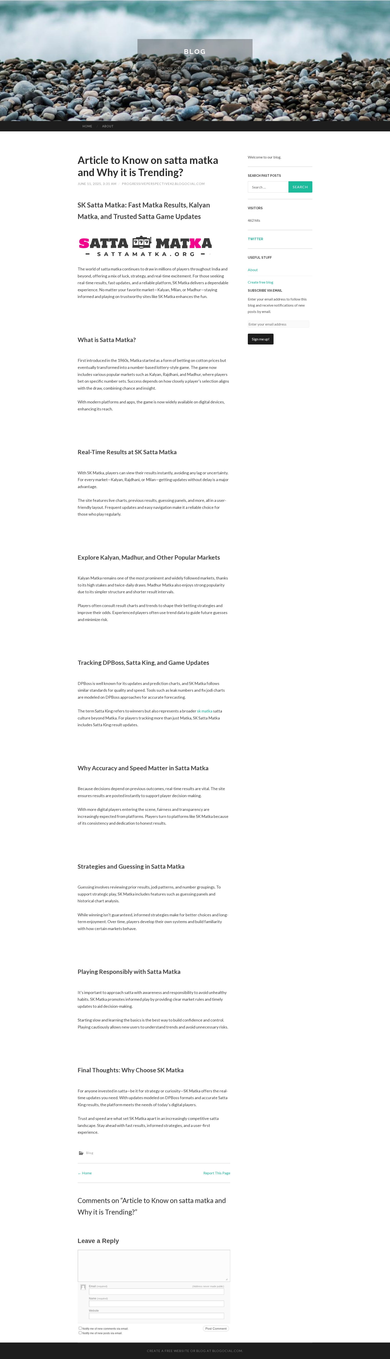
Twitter (255, 239)
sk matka (204, 710)
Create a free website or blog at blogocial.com (194, 1351)
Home (87, 126)
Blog (195, 52)
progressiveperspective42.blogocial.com (163, 184)
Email (98, 1286)
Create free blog (260, 282)
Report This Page (216, 1173)
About (108, 126)
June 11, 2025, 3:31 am (97, 184)
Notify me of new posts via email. (102, 1333)
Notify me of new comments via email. (105, 1328)
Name (98, 1298)
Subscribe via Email (265, 290)
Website (94, 1310)
